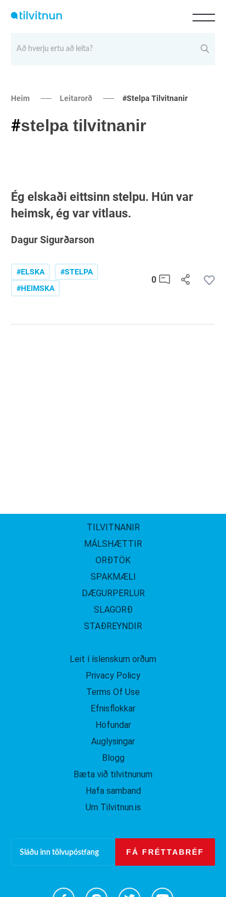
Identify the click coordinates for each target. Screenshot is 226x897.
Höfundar (113, 725)
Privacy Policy (113, 675)
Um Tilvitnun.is (113, 807)
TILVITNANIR (113, 527)
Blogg (113, 758)
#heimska (35, 288)
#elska (30, 271)
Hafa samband (113, 791)
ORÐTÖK (113, 560)
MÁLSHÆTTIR (113, 544)
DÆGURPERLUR (113, 593)
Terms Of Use (113, 692)
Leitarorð (76, 98)
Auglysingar (113, 741)
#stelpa (76, 271)
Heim (20, 98)
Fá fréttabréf (165, 852)
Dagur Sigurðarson (52, 239)
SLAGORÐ (113, 609)
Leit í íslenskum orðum (113, 659)
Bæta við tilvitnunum (113, 774)
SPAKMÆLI (113, 576)
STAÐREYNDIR (113, 626)
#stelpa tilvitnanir (155, 98)
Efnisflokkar (113, 708)
